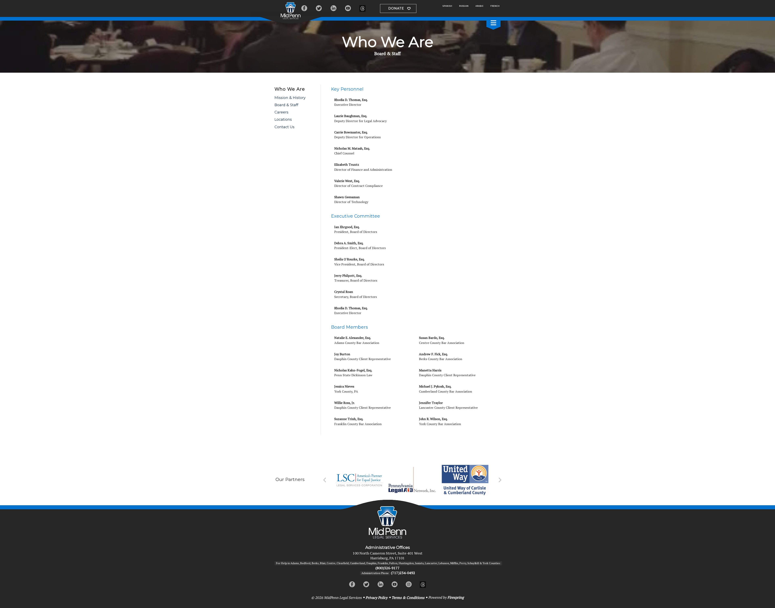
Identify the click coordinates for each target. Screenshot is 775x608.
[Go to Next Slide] (500, 480)
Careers (281, 112)
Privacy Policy (377, 597)
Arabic (479, 6)
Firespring (455, 597)
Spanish (447, 6)
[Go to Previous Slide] (325, 480)
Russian (464, 6)
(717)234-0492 (403, 572)
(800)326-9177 (387, 567)
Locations (283, 119)
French (495, 6)
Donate (396, 8)
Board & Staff (286, 105)
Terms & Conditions (408, 597)
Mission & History (290, 97)
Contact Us (284, 127)
